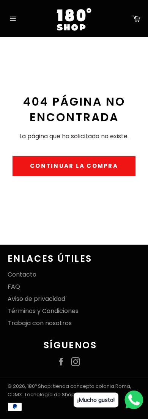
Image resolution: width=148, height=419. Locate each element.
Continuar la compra (74, 166)
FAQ (14, 286)
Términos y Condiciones (43, 311)
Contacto (22, 274)
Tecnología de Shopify (52, 394)
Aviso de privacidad (36, 298)
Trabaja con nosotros (40, 323)
